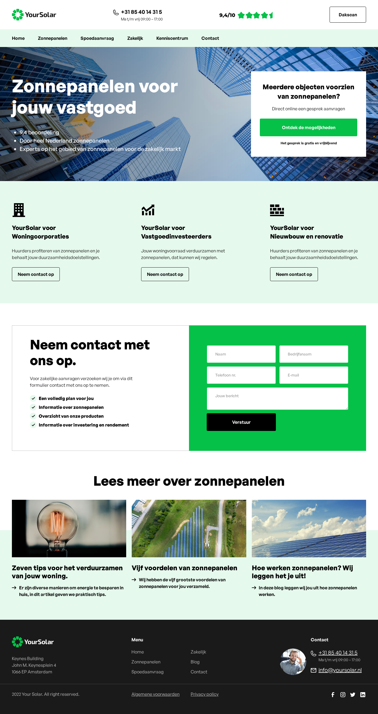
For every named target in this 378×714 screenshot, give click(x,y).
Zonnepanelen (52, 38)
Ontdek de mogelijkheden (308, 127)
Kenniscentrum (172, 38)
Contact (210, 38)
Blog (195, 662)
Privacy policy (205, 694)
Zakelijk (135, 38)
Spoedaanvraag (97, 38)
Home (18, 38)
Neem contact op (36, 274)
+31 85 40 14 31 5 (141, 11)
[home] (34, 14)
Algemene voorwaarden (155, 694)
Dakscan (348, 14)
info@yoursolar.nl (340, 669)
